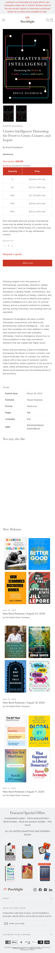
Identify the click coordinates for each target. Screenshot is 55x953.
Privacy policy (19, 948)
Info (6, 898)
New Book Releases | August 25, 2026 (24, 613)
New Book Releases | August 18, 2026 (24, 702)
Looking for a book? (17, 934)
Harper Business (13, 126)
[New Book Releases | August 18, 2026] (27, 660)
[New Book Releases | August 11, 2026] (27, 749)
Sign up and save (14, 908)
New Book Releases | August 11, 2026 (23, 791)
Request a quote (12, 254)
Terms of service (35, 948)
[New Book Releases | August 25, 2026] (27, 571)
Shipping (6, 166)
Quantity (8, 241)
